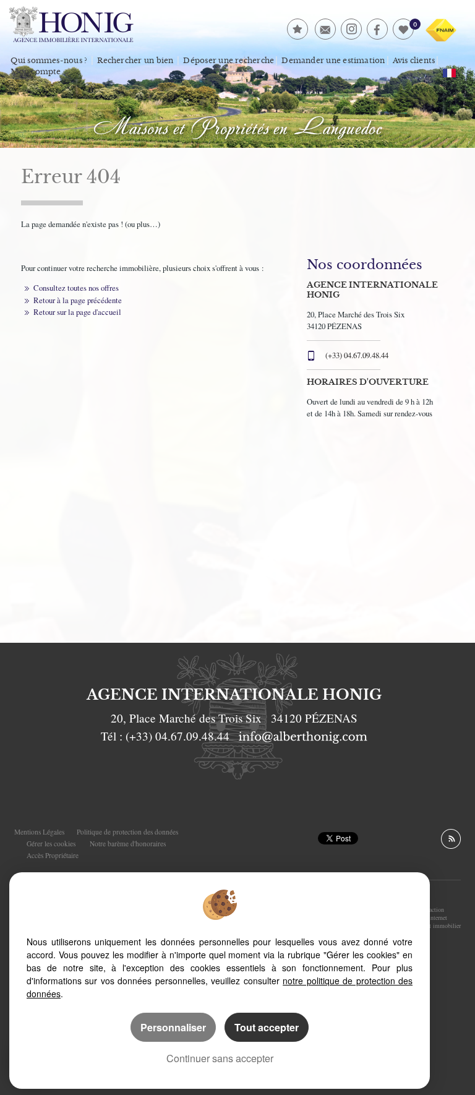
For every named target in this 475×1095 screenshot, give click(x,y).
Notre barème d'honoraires (129, 843)
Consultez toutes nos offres (76, 287)
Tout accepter (266, 1027)
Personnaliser (173, 1027)
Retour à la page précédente (77, 300)
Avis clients (414, 60)
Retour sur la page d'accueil (77, 311)
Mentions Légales (39, 831)
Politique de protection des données (127, 831)
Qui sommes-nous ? (49, 60)
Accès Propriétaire (53, 855)
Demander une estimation (333, 60)
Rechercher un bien (135, 60)
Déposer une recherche (228, 60)
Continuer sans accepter (219, 1058)
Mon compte (36, 71)
